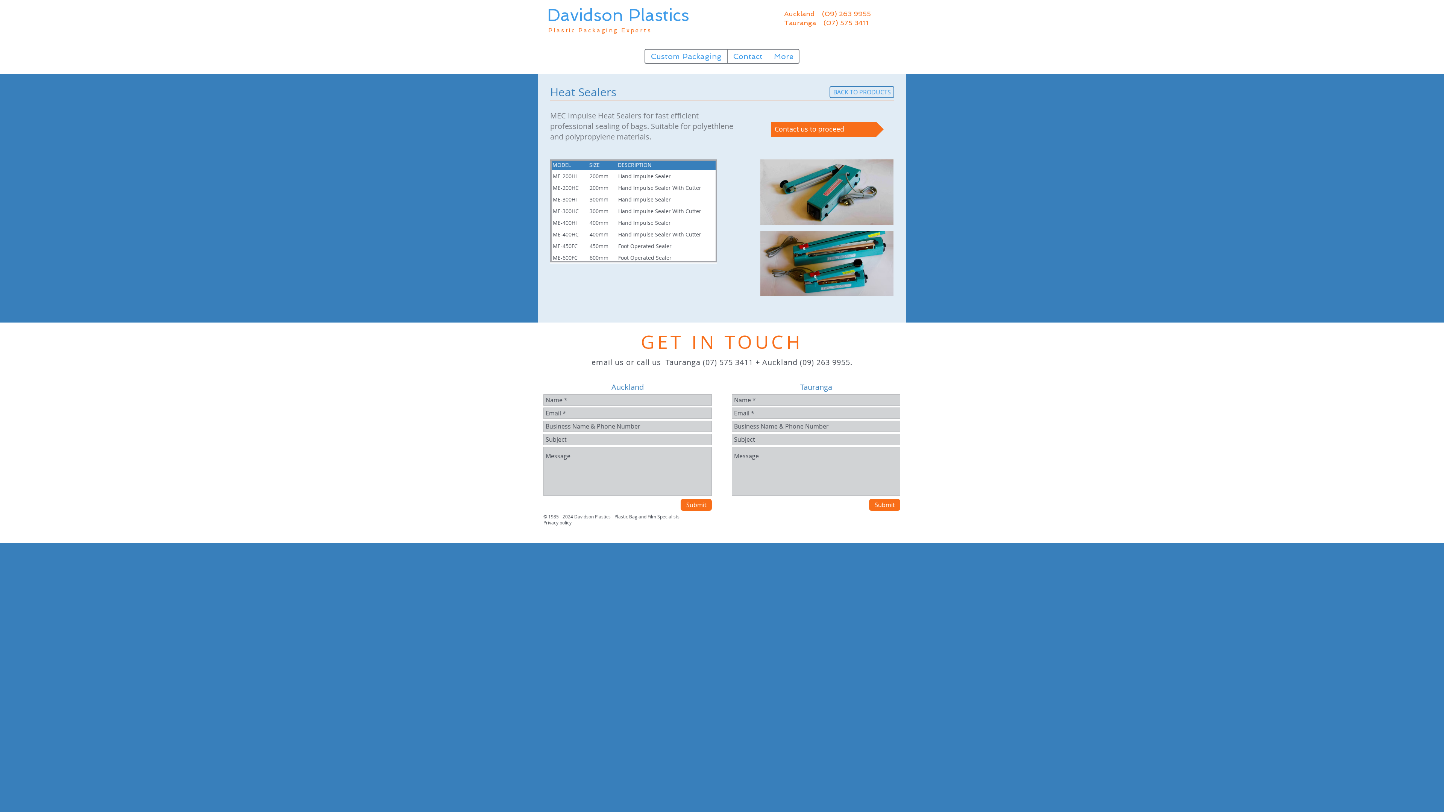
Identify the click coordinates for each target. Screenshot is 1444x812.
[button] (826, 192)
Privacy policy (557, 523)
